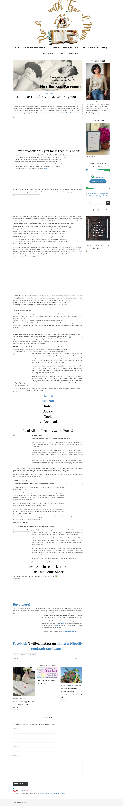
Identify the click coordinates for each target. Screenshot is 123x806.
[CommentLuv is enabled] (47, 790)
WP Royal (24, 802)
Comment (16, 755)
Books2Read (55, 648)
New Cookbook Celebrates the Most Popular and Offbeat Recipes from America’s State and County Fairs (71, 691)
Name (15, 728)
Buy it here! (21, 604)
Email (15, 737)
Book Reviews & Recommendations (64, 48)
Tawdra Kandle (32, 654)
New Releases (48, 93)
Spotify (77, 643)
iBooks (48, 395)
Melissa (17, 659)
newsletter (57, 625)
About (61, 53)
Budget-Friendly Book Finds (94, 48)
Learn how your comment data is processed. (51, 793)
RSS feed (64, 113)
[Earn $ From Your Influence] (98, 179)
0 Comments (78, 659)
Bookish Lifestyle (74, 53)
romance (23, 654)
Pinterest (64, 643)
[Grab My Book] (98, 139)
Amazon (48, 400)
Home (17, 48)
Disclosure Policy (48, 53)
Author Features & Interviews (35, 48)
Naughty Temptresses (70, 631)
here (45, 168)
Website (15, 746)
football (16, 654)
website (63, 623)
